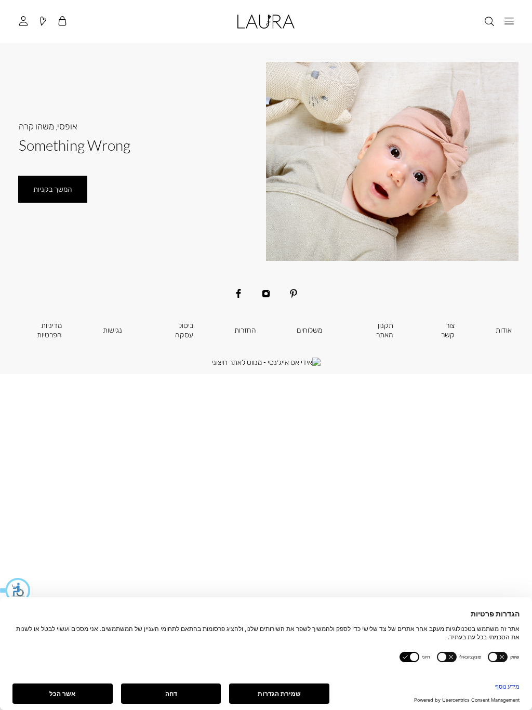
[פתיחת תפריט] (508, 22)
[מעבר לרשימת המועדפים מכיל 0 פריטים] (42, 21)
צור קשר (448, 330)
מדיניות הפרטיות (49, 330)
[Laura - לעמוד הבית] (265, 22)
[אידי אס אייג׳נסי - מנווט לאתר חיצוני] (266, 362)
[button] (15, 590)
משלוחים (309, 329)
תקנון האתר (384, 330)
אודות (504, 329)
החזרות (245, 329)
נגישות (112, 329)
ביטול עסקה (184, 330)
